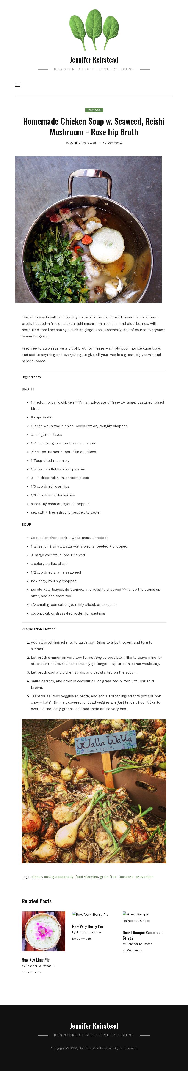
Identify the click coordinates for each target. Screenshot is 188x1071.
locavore (126, 877)
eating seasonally (58, 877)
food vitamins (86, 877)
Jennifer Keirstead (94, 59)
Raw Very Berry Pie (87, 926)
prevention (144, 877)
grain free (108, 877)
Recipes (94, 110)
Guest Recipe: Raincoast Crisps (142, 935)
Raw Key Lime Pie (36, 960)
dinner (37, 877)
